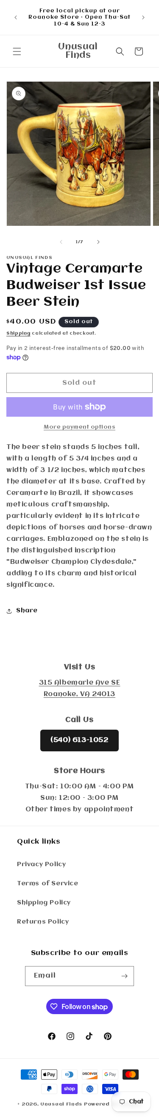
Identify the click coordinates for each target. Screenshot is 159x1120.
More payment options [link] (79, 427)
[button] (17, 51)
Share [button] (27, 610)
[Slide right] (98, 242)
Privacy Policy (41, 864)
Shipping (18, 333)
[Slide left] (61, 242)
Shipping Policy (44, 902)
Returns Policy (43, 921)
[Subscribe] (124, 976)
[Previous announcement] (15, 17)
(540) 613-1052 (79, 740)
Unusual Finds (61, 1104)
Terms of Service (47, 883)
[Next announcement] (143, 17)
